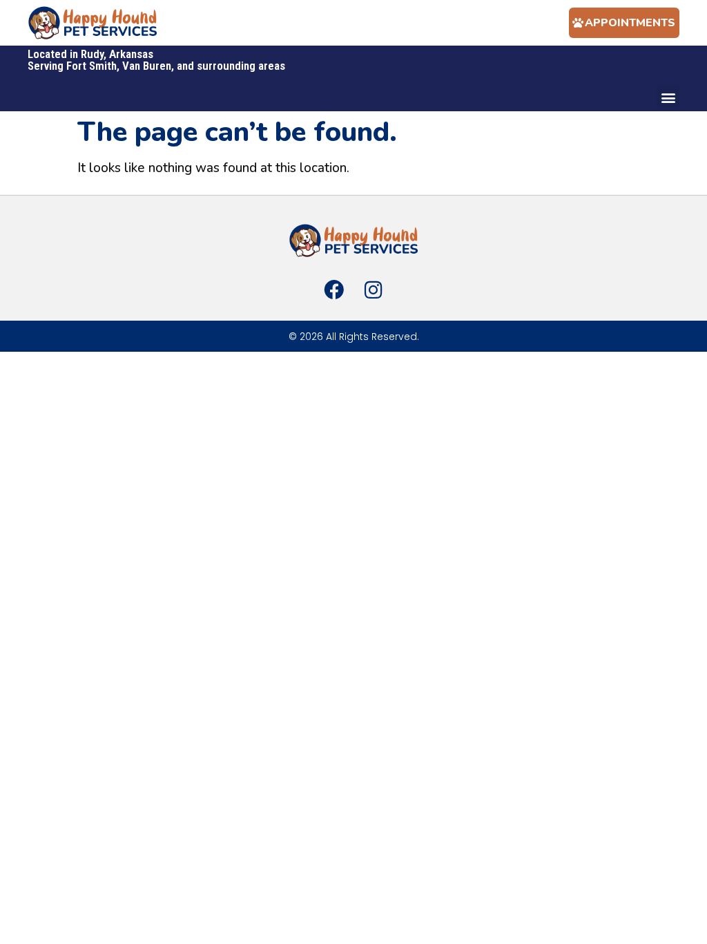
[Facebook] (334, 290)
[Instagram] (373, 290)
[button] (668, 97)
